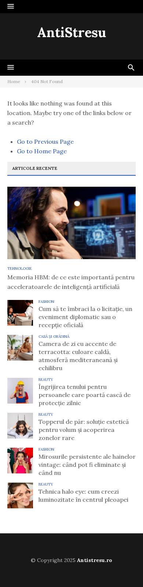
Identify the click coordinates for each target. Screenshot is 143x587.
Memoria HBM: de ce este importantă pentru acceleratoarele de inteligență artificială (71, 281)
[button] (10, 6)
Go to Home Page (42, 151)
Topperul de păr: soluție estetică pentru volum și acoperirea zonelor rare (83, 429)
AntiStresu (71, 32)
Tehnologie (19, 268)
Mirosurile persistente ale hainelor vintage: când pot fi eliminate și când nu (87, 464)
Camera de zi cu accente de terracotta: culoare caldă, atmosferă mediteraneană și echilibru (78, 356)
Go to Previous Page (45, 141)
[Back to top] (122, 566)
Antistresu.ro (94, 560)
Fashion (46, 301)
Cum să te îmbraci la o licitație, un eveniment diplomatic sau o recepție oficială (85, 317)
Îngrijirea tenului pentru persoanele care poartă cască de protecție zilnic (84, 395)
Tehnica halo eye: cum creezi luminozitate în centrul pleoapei (83, 495)
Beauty (45, 379)
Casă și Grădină (53, 336)
